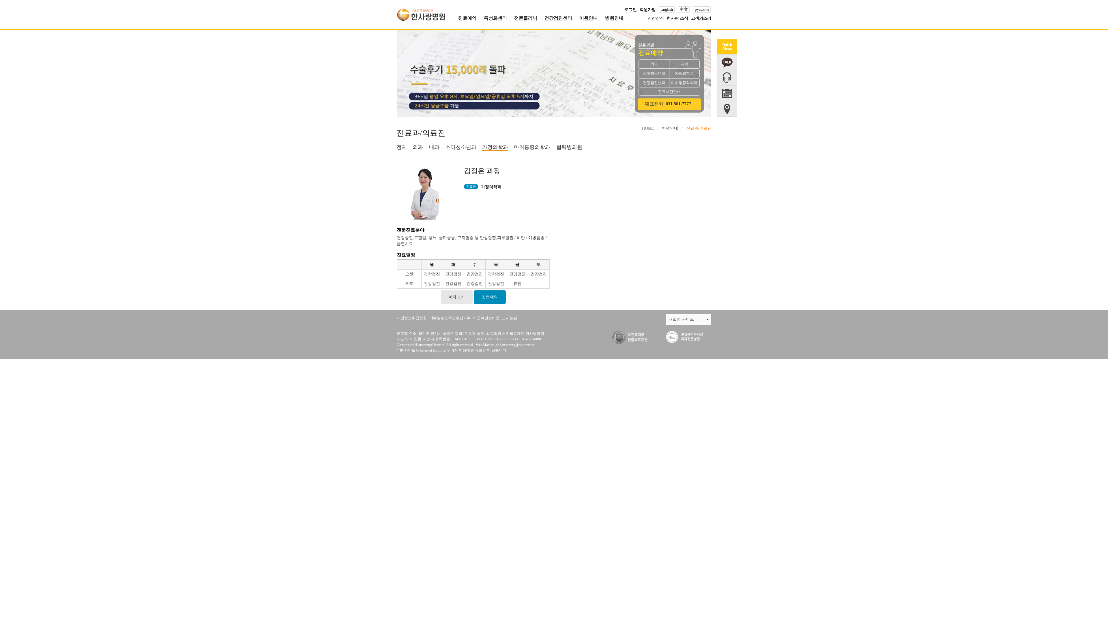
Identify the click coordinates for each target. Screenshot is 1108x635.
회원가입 (648, 10)
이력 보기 (457, 297)
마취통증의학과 (532, 147)
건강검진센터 (558, 18)
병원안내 (614, 18)
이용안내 (588, 18)
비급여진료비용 (486, 318)
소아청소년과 (460, 147)
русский (702, 9)
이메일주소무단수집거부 (450, 318)
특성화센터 (495, 18)
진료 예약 (490, 297)
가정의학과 (495, 147)
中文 (684, 9)
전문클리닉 (525, 18)
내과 (434, 147)
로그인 (631, 10)
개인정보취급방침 (412, 318)
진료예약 (467, 18)
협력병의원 (569, 147)
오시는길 (509, 318)
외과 (418, 147)
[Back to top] (723, 570)
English (666, 9)
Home (648, 128)
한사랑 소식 (677, 18)
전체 (401, 147)
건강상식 (656, 18)
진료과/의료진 (699, 128)
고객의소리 (701, 18)
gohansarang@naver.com (515, 345)
